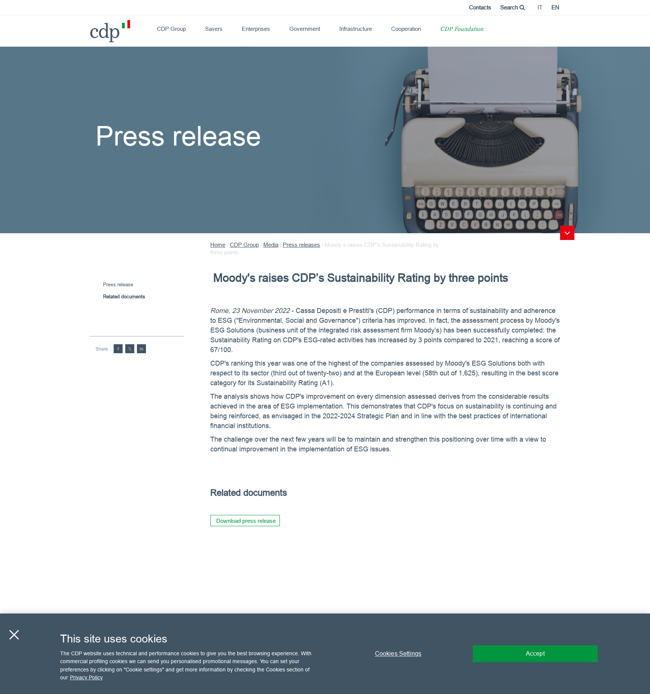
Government (304, 29)
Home (217, 244)
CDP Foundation (461, 29)
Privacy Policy (86, 677)
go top (567, 233)
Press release (118, 284)
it (540, 7)
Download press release (246, 521)
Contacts (480, 7)
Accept (535, 653)
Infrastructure (355, 29)
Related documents (124, 296)
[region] (325, 654)
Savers (214, 29)
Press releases (301, 244)
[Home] (93, 28)
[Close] (14, 634)
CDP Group (171, 29)
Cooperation (406, 29)
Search (509, 7)
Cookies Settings (398, 653)
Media (270, 244)
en (555, 7)
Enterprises (256, 29)
